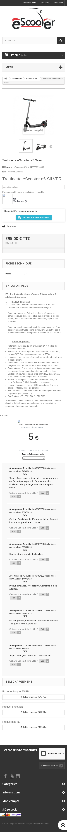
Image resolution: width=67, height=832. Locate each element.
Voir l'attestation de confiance (33, 425)
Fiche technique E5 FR (15, 691)
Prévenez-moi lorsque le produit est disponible (23, 192)
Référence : (7, 167)
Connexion (58, 3)
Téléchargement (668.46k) (34, 727)
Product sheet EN (12, 706)
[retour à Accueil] (6, 79)
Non (16, 496)
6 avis (5, 415)
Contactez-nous (29, 3)
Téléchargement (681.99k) (34, 712)
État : (4, 172)
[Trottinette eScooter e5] (26, 146)
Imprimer (11, 226)
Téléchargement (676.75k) (34, 697)
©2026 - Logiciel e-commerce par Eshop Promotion (25, 823)
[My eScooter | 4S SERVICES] (33, 18)
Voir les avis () (20, 201)
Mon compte (11, 801)
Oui (44, 493)
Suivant (50, 146)
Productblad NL (11, 721)
